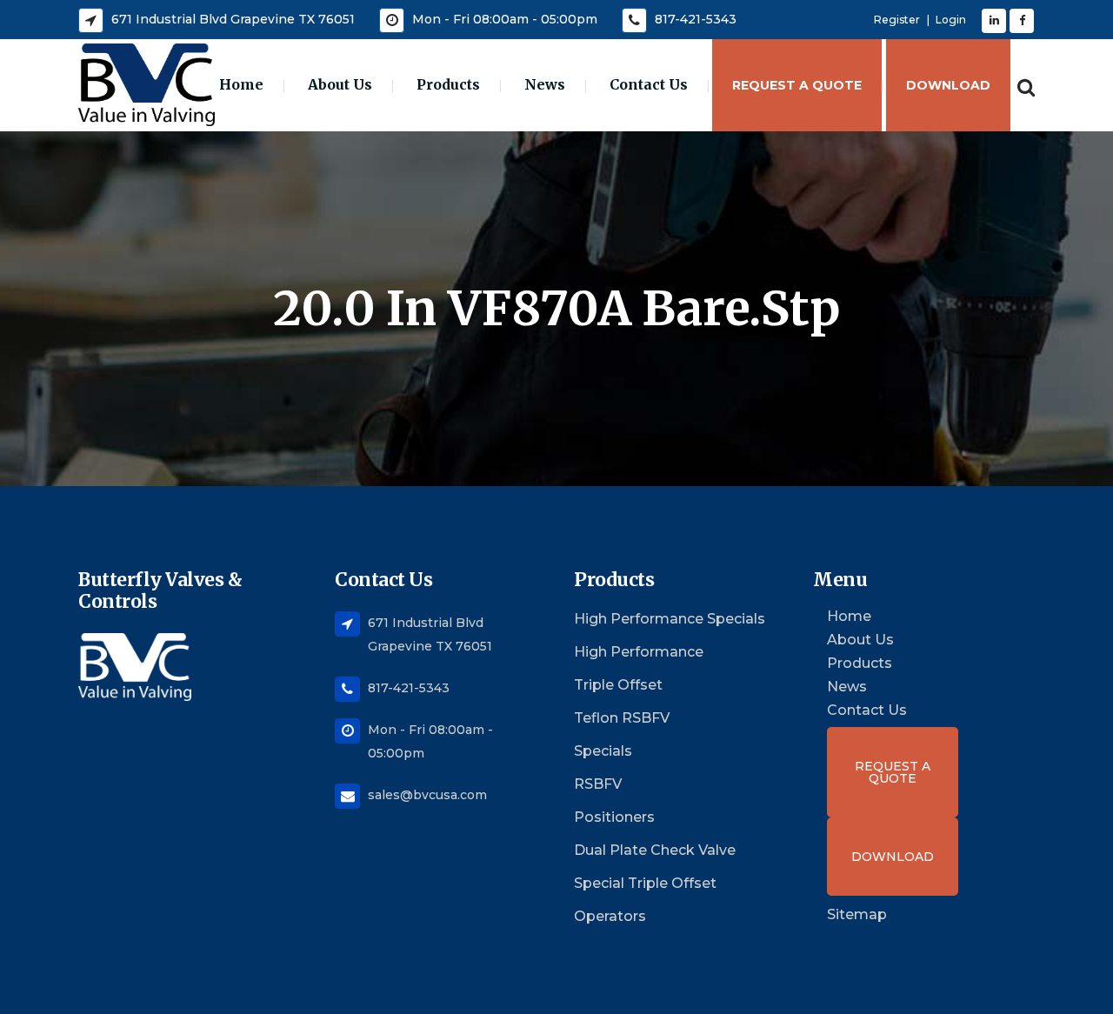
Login (951, 19)
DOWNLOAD (892, 856)
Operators (610, 916)
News (847, 687)
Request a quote (892, 772)
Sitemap (857, 914)
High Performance (638, 652)
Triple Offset (618, 685)
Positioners (614, 817)
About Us (860, 640)
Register (897, 19)
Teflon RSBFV (622, 718)
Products (859, 663)
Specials (603, 751)
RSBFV (598, 784)
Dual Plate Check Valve (655, 850)
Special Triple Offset (645, 883)
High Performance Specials (669, 618)
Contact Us (867, 710)
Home (849, 617)
